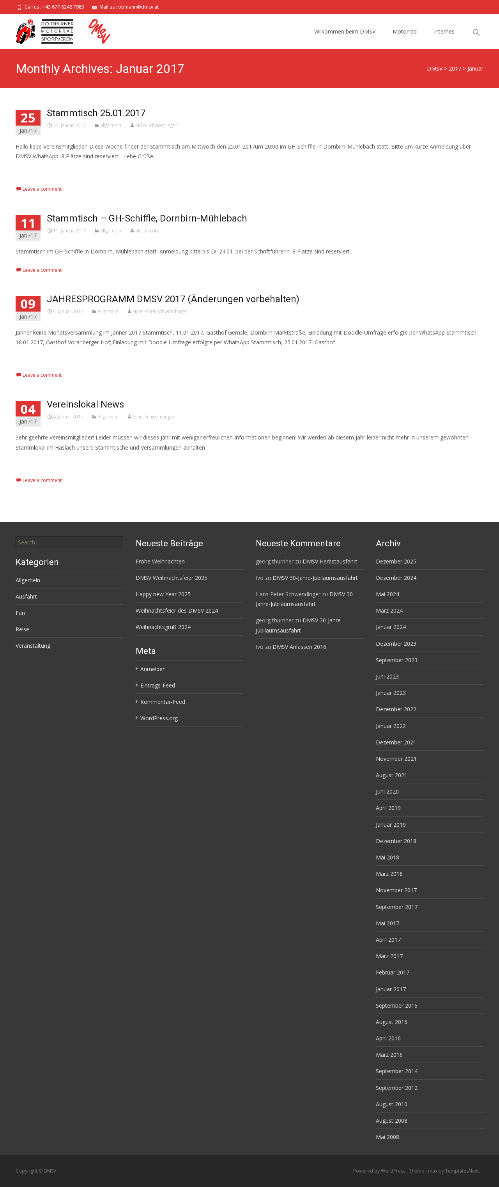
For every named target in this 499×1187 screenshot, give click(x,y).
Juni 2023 (387, 676)
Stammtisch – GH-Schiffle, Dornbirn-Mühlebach (147, 218)
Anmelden (153, 669)
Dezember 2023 (396, 643)
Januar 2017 (391, 989)
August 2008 (391, 1120)
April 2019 (388, 807)
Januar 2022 (391, 726)
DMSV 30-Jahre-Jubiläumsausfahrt (315, 577)
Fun (20, 613)
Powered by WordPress (380, 1171)
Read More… (33, 170)
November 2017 (396, 890)
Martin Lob (146, 230)
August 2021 (391, 775)
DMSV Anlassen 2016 (299, 646)
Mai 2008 (387, 1137)
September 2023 (397, 660)
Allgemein (110, 125)
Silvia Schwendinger (156, 125)
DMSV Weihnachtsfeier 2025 (171, 577)
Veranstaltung (33, 645)
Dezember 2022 (396, 709)
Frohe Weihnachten (160, 561)
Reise (22, 629)
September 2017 (397, 907)
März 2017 (389, 956)
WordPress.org (159, 718)
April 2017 (388, 939)
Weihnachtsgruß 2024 (163, 627)
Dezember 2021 (396, 742)
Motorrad (405, 31)
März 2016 (389, 1054)
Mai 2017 (387, 923)
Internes (444, 31)
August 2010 (391, 1104)
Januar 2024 (391, 627)
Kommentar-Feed (162, 701)
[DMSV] (64, 29)
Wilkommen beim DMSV (344, 31)
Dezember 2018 (396, 841)
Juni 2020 (387, 791)
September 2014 (397, 1071)
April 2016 (388, 1038)
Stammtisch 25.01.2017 (96, 113)
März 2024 (389, 610)
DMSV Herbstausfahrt (330, 561)
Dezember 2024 (396, 577)
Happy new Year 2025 (163, 594)
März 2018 (389, 873)
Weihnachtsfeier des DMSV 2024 (177, 610)
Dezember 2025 (396, 561)
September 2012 (397, 1087)
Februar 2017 (392, 972)
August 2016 (391, 1022)
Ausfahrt (26, 596)
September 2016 (397, 1005)
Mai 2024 (387, 594)
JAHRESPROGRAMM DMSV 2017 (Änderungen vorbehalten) (173, 299)
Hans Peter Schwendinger (160, 311)
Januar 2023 (391, 692)
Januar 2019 (391, 824)
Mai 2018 (387, 857)
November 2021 (396, 758)
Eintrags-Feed (157, 685)
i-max (432, 1171)
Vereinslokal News (85, 404)
